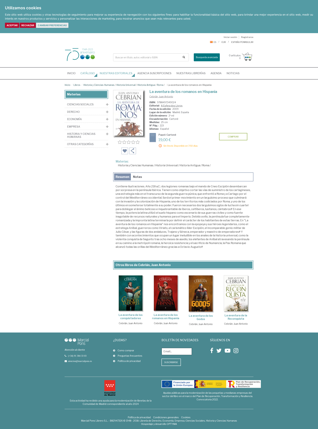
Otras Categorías (80, 144)
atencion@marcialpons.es (80, 361)
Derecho (73, 111)
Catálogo (87, 73)
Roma (160, 84)
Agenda (216, 73)
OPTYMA (172, 424)
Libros (76, 84)
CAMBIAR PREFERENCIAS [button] (52, 25)
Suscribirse (171, 362)
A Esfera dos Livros (172, 105)
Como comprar (126, 350)
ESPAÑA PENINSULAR (242, 42)
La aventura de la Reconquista (236, 317)
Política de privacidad (129, 361)
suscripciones (154, 73)
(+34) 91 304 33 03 (77, 356)
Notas (137, 177)
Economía (74, 119)
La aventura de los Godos (201, 317)
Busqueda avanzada (207, 57)
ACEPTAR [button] (12, 25)
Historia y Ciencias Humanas (98, 84)
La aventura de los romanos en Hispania (165, 316)
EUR (224, 42)
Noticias (233, 73)
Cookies (185, 417)
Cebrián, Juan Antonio (161, 96)
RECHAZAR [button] (27, 25)
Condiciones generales (166, 417)
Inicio (72, 73)
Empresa (73, 126)
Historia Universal (125, 84)
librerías (191, 73)
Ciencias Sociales (80, 104)
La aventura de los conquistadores (131, 316)
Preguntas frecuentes (130, 355)
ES (215, 42)
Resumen (122, 177)
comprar (233, 136)
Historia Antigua (146, 84)
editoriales (116, 73)
